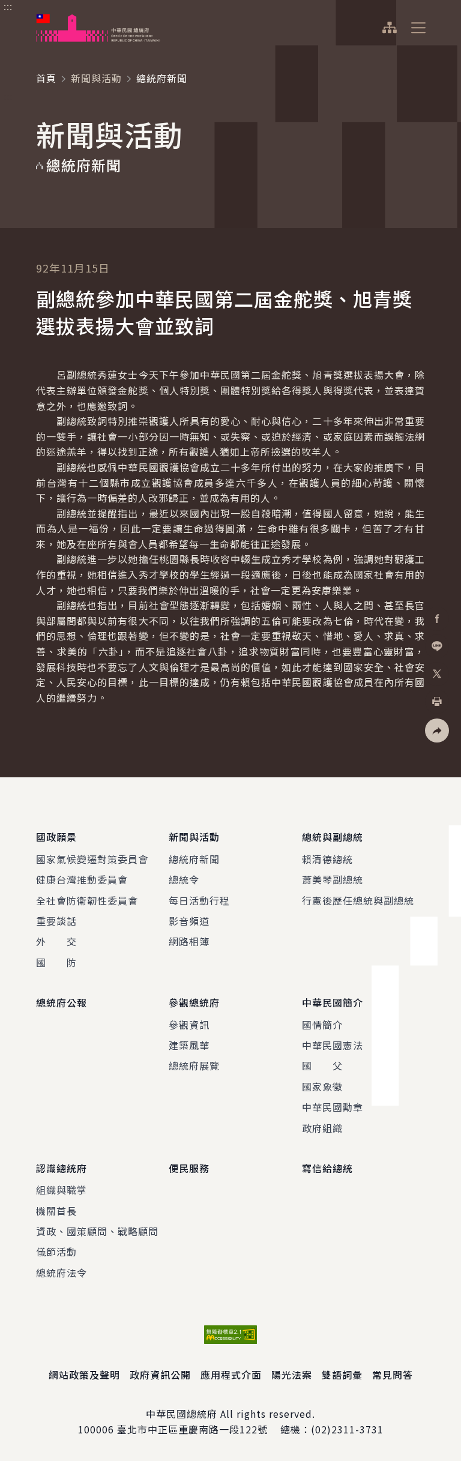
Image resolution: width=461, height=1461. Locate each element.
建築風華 (189, 1045)
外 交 (56, 941)
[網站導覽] (389, 28)
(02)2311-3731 (347, 1429)
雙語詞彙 (342, 1374)
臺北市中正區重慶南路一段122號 (192, 1429)
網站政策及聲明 (84, 1374)
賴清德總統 (327, 859)
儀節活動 (56, 1251)
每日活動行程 (199, 900)
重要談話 (56, 921)
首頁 (46, 78)
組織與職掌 (61, 1189)
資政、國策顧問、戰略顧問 (97, 1231)
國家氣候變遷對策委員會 (92, 859)
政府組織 (322, 1128)
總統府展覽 (194, 1065)
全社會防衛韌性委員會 (87, 900)
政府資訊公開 (160, 1374)
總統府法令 (61, 1272)
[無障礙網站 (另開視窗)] (230, 1334)
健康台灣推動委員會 (82, 879)
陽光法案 (291, 1374)
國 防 (56, 962)
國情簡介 (322, 1024)
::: (8, 6)
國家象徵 (322, 1086)
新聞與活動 (96, 78)
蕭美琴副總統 (332, 879)
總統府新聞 (194, 859)
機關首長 (56, 1210)
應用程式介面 (231, 1374)
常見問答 (392, 1374)
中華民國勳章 (332, 1107)
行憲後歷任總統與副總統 (358, 900)
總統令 (184, 879)
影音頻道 (189, 921)
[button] (437, 730)
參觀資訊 (189, 1024)
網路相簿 (189, 941)
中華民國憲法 (332, 1045)
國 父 (322, 1065)
